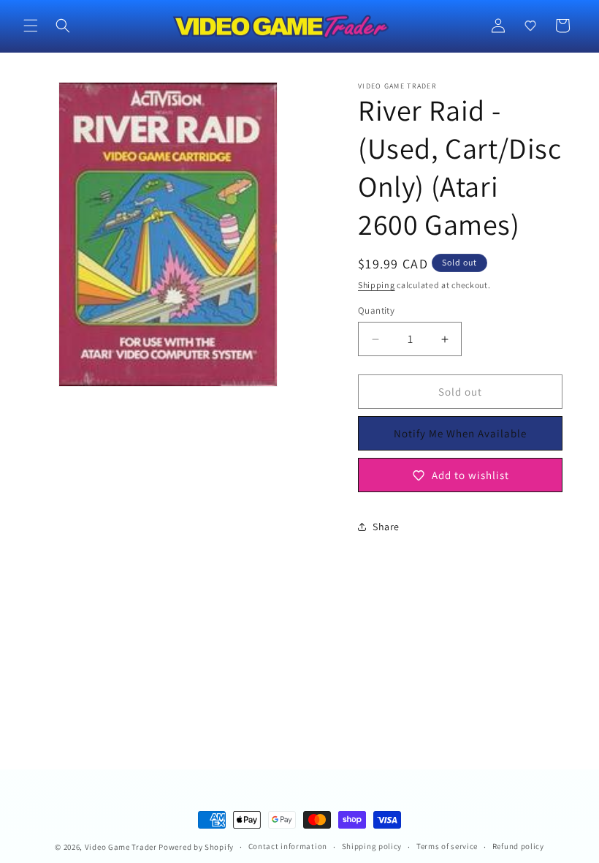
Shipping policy (372, 846)
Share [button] (386, 526)
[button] (31, 26)
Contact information (287, 846)
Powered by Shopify (196, 847)
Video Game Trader (121, 847)
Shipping (376, 284)
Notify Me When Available (460, 433)
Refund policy (518, 846)
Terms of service (447, 846)
